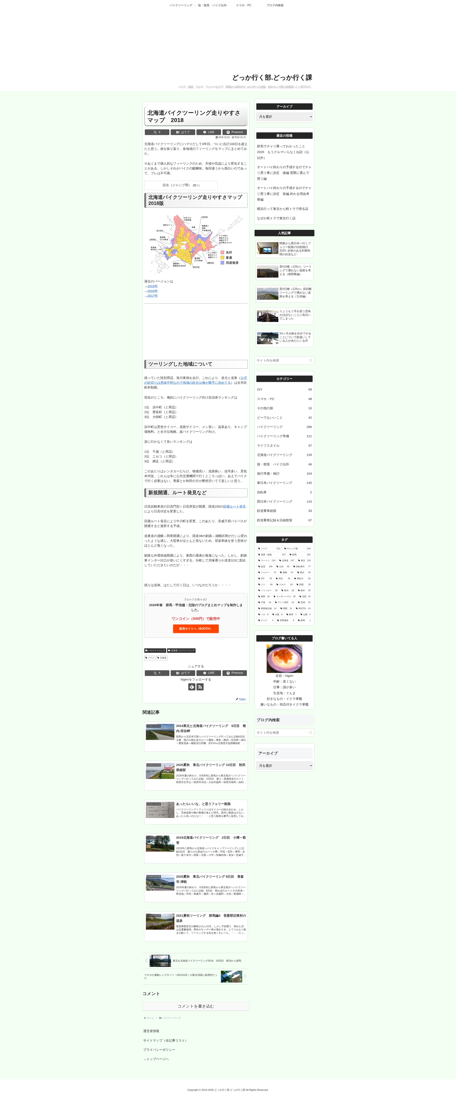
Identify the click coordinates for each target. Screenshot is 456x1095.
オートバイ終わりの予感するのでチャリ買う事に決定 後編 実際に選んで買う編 (284, 172)
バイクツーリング (156, 650)
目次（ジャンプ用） (177, 185)
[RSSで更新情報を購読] (200, 686)
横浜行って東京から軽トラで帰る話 (282, 209)
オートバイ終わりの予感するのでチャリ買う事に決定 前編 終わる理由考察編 (284, 193)
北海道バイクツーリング (183, 650)
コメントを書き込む (196, 1006)
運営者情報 (151, 1031)
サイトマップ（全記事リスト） (165, 1040)
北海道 (163, 658)
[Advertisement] (196, 333)
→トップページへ (156, 1059)
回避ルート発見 (234, 506)
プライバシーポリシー (159, 1050)
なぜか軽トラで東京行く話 (276, 218)
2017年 (152, 296)
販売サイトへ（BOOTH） (196, 628)
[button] (311, 360)
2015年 (152, 286)
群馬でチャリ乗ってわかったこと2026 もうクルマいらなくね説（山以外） (283, 152)
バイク (151, 658)
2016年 (152, 291)
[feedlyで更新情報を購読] (191, 686)
